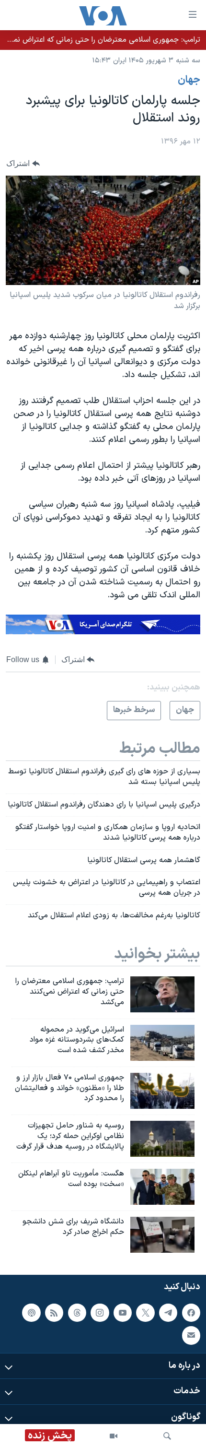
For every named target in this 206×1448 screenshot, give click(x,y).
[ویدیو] (113, 1436)
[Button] (23, 163)
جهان (189, 80)
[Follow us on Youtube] (123, 1313)
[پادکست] (31, 1313)
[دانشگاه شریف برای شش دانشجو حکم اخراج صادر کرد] (162, 1235)
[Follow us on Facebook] (191, 1313)
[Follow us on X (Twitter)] (145, 1313)
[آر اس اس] (54, 1313)
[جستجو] (167, 1436)
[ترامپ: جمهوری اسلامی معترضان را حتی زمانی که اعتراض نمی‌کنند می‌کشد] (162, 994)
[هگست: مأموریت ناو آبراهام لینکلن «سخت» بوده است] (162, 1187)
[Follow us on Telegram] (168, 1313)
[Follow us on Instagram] (100, 1313)
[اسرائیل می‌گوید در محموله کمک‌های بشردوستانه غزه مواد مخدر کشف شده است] (162, 1043)
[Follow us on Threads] (77, 1313)
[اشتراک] (191, 1336)
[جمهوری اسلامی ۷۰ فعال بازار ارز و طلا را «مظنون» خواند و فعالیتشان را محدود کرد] (162, 1091)
